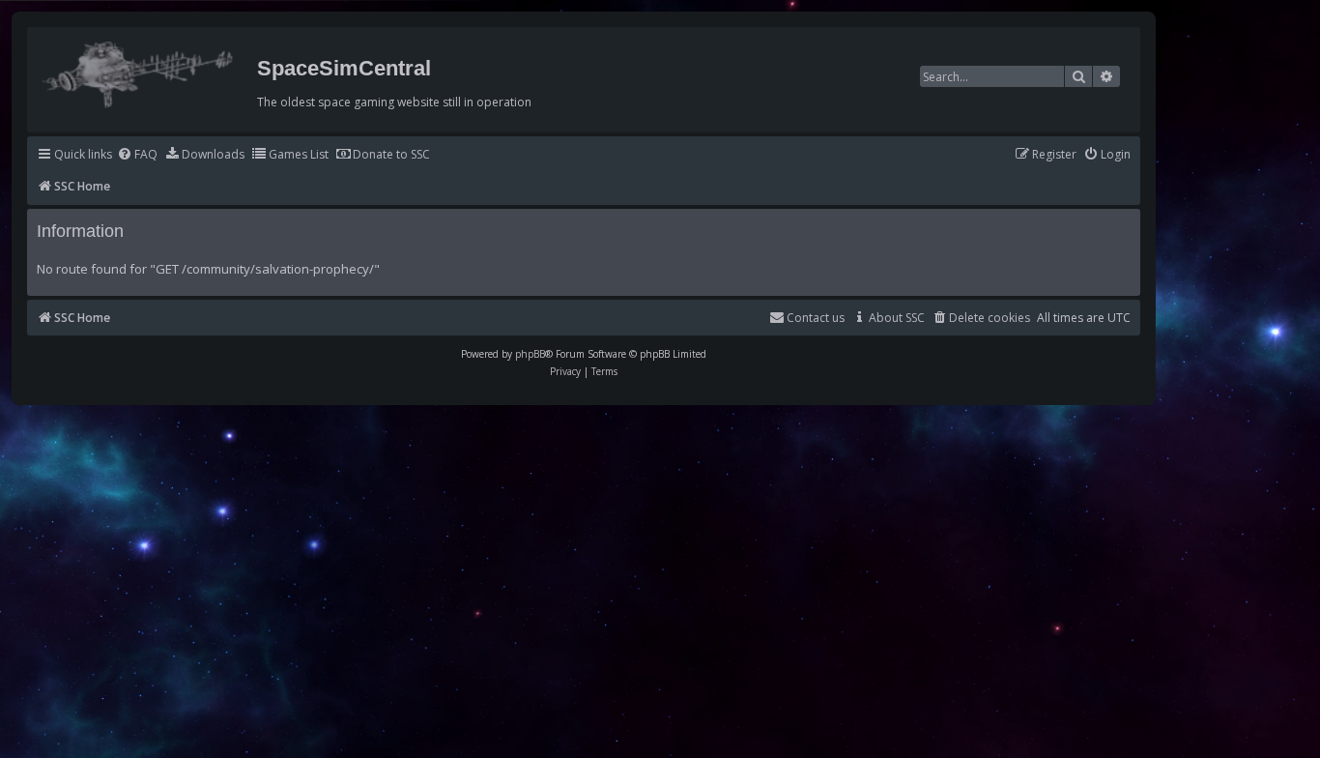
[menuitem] (137, 155)
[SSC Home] (139, 70)
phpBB (530, 354)
